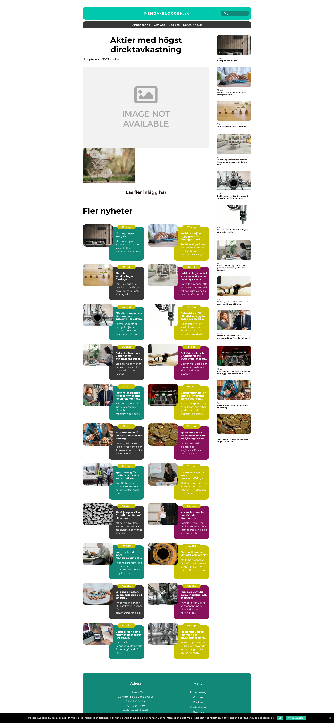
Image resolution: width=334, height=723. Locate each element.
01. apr (126, 426)
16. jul (126, 267)
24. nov (191, 506)
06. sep (191, 625)
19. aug (126, 227)
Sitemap (198, 712)
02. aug (191, 227)
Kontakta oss (192, 24)
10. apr (126, 386)
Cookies (174, 24)
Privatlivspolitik (295, 718)
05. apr (191, 386)
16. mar (126, 466)
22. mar (191, 426)
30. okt (191, 545)
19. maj (191, 306)
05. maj (126, 346)
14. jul (191, 267)
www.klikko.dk (139, 710)
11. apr (191, 346)
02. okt (126, 625)
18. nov (126, 545)
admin (116, 59)
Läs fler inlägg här (146, 192)
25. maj (126, 306)
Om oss (159, 24)
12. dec (191, 466)
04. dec (126, 506)
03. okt (191, 585)
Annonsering (141, 24)
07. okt (126, 585)
